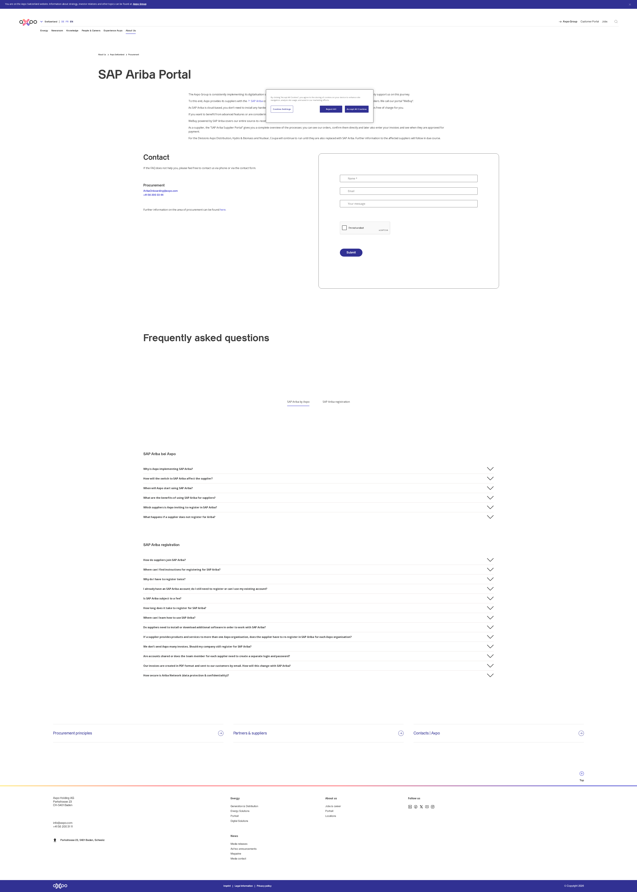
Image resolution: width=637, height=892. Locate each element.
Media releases (239, 844)
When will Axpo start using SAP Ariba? (168, 488)
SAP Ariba (257, 101)
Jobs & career (333, 806)
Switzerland (50, 22)
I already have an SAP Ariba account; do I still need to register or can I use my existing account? (205, 589)
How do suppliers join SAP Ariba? (164, 560)
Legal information (244, 886)
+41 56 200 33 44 (153, 195)
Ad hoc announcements (244, 849)
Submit (351, 252)
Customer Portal (590, 21)
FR (67, 22)
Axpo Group (139, 3)
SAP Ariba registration (336, 402)
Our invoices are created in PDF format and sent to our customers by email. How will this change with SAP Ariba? (217, 666)
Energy (44, 31)
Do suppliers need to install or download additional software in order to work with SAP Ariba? (204, 627)
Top (582, 780)
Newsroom (57, 31)
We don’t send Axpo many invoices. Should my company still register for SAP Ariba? (197, 646)
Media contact (238, 859)
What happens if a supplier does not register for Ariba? (179, 517)
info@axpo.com (62, 823)
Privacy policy (264, 886)
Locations (330, 816)
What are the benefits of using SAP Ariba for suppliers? (179, 498)
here (222, 209)
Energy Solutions (240, 811)
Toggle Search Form (616, 21)
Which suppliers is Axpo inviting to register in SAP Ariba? (180, 507)
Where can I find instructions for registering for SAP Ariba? (181, 569)
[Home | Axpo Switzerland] (29, 22)
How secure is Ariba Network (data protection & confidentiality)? (186, 675)
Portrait (235, 816)
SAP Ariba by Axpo (298, 402)
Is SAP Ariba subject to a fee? (162, 598)
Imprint (227, 886)
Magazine (236, 854)
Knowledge (72, 31)
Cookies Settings (282, 109)
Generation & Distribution (244, 806)
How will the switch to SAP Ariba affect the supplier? (178, 478)
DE (62, 22)
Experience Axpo (113, 31)
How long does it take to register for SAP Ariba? (174, 608)
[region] (320, 106)
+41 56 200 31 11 (62, 826)
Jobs (604, 21)
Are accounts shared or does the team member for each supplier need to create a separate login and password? (216, 656)
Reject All (331, 109)
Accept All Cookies (357, 109)
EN (71, 22)
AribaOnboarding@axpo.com (160, 191)
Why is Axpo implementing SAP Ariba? (168, 469)
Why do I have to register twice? (164, 579)
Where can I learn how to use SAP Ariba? (169, 617)
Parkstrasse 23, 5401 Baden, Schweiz (82, 840)
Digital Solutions (239, 821)
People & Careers (91, 31)
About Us (131, 31)
